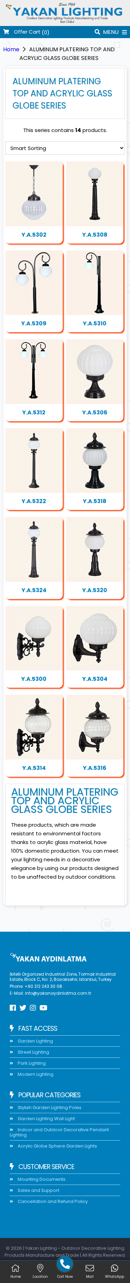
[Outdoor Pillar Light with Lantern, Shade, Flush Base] (94, 371)
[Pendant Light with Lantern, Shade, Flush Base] (33, 193)
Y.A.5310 (94, 323)
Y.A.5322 (33, 501)
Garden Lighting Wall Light (46, 1118)
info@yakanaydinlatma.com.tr (58, 993)
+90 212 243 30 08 (43, 986)
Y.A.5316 (94, 768)
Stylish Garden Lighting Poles (49, 1107)
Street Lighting (33, 1052)
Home (11, 49)
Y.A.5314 (34, 768)
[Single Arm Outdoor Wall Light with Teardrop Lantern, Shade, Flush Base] (94, 727)
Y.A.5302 (33, 235)
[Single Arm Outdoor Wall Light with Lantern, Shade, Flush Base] (33, 727)
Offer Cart (26, 32)
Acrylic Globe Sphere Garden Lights (57, 1146)
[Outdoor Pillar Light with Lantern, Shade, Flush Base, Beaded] (94, 460)
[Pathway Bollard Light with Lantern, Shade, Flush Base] (94, 193)
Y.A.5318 (94, 501)
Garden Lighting (35, 1041)
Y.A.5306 (94, 412)
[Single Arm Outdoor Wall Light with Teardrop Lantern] (94, 638)
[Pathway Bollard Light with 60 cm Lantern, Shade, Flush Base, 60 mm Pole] (33, 283)
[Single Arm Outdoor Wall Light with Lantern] (33, 638)
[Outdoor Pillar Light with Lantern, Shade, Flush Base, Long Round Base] (94, 549)
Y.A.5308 (94, 235)
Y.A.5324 (33, 590)
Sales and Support (38, 1190)
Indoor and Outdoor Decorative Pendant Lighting (59, 1132)
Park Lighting (31, 1063)
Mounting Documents (41, 1179)
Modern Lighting (35, 1074)
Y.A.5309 (33, 323)
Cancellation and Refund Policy (52, 1201)
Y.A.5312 (33, 412)
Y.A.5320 (94, 590)
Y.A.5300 (33, 679)
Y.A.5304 (94, 679)
